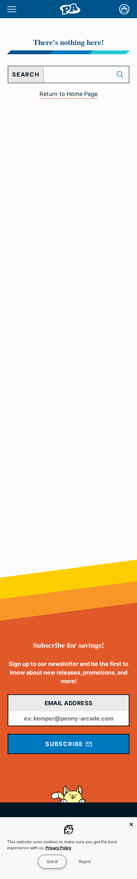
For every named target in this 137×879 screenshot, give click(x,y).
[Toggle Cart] (124, 9)
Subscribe (65, 744)
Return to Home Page (68, 94)
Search (26, 74)
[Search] (121, 74)
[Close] (131, 823)
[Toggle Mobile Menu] (12, 9)
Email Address (69, 703)
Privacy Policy (58, 848)
